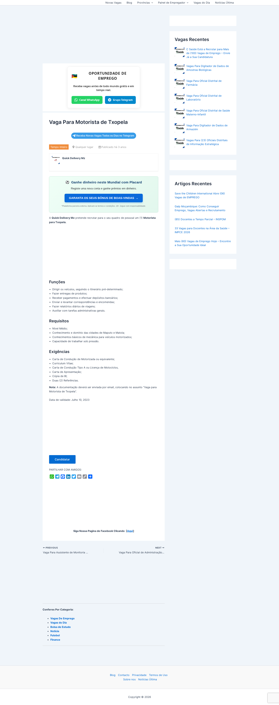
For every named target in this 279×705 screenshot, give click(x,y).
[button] (151, 2)
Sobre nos (129, 679)
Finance (55, 639)
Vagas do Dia (202, 2)
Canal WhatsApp (89, 99)
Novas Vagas (113, 2)
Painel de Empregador (171, 2)
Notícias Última (224, 2)
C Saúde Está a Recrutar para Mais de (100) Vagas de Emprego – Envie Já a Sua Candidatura (208, 53)
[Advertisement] (104, 39)
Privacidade (139, 675)
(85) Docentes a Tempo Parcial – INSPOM (200, 219)
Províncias (143, 2)
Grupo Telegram (123, 99)
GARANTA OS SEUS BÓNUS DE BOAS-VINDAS (103, 198)
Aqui (130, 531)
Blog (129, 2)
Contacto (123, 675)
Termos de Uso (158, 675)
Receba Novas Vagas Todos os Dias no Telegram (105, 135)
